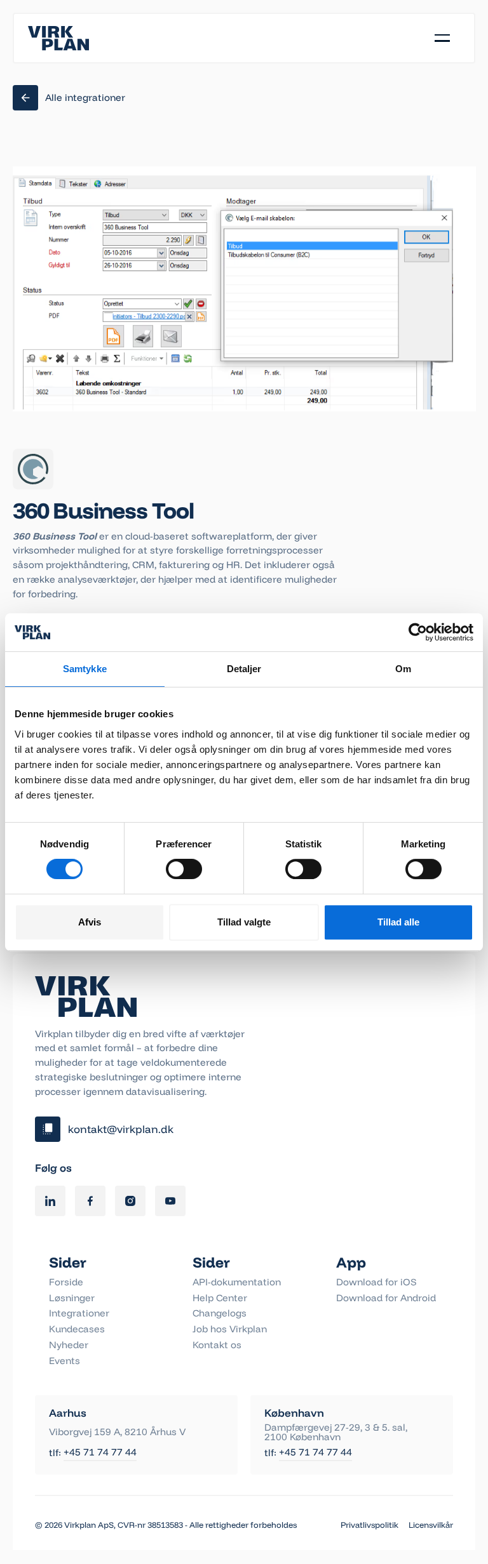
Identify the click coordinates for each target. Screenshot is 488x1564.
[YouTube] (170, 1201)
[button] (442, 38)
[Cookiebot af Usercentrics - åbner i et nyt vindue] (417, 632)
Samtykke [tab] (85, 668)
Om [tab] (403, 668)
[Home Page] (58, 38)
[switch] (184, 869)
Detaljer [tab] (244, 668)
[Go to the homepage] (86, 996)
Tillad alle (398, 922)
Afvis (89, 922)
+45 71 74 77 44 (100, 1452)
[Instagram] (130, 1201)
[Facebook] (90, 1201)
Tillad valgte (244, 922)
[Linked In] (50, 1201)
